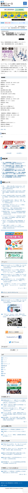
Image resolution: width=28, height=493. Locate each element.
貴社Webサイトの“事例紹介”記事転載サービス (13, 429)
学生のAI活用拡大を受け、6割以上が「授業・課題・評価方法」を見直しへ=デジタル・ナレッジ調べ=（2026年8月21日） (14, 201)
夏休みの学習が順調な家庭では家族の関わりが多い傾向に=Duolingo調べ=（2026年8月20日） (14, 453)
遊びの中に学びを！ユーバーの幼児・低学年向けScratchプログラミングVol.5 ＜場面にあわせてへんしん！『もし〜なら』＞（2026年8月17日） (14, 271)
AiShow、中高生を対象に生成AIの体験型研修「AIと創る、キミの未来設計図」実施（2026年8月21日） (14, 222)
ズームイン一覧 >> (22, 288)
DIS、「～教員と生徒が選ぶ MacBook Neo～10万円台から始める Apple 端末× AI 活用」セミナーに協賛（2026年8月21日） (14, 187)
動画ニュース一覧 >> (21, 327)
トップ (2, 26)
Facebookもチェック (14, 337)
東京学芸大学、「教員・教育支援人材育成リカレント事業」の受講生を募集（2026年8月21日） (14, 208)
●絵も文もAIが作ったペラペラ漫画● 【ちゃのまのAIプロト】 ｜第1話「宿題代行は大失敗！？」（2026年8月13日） (14, 276)
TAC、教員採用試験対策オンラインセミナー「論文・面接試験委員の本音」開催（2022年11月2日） (14, 169)
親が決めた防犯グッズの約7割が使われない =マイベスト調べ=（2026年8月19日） (14, 458)
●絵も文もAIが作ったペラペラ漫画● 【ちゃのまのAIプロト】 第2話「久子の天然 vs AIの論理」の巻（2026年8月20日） (14, 266)
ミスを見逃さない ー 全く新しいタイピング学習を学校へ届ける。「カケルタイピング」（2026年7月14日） (14, 285)
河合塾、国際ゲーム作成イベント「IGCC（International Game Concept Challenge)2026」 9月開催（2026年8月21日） (14, 227)
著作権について (18, 483)
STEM (4, 373)
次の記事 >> (19, 153)
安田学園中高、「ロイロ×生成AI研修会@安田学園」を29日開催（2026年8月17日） (14, 462)
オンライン (5, 357)
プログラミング (6, 363)
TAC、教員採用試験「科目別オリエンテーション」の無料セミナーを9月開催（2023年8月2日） (14, 163)
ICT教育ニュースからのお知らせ (10, 468)
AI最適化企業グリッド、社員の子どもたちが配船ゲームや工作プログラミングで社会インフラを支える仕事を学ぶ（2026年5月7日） (14, 401)
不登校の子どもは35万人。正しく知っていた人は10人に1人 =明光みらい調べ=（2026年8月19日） (14, 445)
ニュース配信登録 (19, 9)
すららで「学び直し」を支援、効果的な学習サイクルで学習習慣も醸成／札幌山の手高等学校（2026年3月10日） (14, 414)
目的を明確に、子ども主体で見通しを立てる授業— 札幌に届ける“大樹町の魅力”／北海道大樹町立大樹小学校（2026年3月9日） (14, 419)
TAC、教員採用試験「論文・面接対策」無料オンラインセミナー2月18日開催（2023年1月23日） (14, 166)
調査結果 (5, 365)
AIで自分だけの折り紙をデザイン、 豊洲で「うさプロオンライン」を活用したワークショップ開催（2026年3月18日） (14, 409)
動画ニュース (5, 296)
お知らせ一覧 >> (22, 474)
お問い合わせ (4, 485)
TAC (2, 136)
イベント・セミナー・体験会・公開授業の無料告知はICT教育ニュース (14, 435)
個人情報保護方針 (10, 483)
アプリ (4, 369)
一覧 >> (24, 421)
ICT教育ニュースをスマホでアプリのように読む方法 (14, 432)
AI (3, 371)
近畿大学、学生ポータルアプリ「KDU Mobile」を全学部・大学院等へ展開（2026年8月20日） (14, 449)
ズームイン (4, 261)
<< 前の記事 (8, 153)
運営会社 (3, 483)
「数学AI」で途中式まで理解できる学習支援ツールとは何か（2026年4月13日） (14, 405)
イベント (5, 359)
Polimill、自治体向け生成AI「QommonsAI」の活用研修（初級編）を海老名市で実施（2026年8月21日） (14, 192)
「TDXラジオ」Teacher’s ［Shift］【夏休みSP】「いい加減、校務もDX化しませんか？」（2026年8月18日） (14, 315)
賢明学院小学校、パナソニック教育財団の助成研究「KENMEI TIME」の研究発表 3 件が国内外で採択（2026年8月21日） (14, 213)
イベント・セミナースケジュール (10, 292)
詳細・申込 (3, 129)
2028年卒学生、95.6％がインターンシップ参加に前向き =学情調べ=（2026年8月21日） (14, 205)
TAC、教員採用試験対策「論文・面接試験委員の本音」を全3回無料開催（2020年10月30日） (14, 176)
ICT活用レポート (6, 396)
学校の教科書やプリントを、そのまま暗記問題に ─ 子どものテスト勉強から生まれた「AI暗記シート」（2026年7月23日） (14, 280)
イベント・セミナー (9, 26)
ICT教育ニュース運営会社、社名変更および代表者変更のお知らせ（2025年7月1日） (14, 472)
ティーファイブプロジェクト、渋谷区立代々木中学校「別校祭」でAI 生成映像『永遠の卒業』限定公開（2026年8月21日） (14, 217)
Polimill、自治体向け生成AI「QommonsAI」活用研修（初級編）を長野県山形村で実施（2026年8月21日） (14, 197)
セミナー (5, 361)
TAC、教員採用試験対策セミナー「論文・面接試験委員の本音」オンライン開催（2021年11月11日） (14, 173)
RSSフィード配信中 (14, 332)
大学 (4, 367)
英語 (4, 375)
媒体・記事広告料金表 (9, 9)
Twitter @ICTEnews (14, 342)
